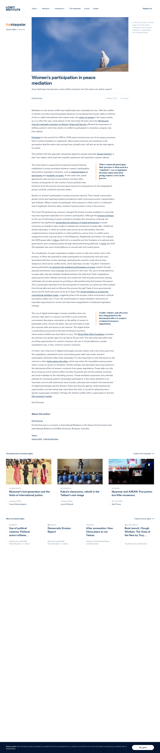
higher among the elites (57, 361)
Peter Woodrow (15, 544)
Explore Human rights (142, 519)
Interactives (59, 8)
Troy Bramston (130, 544)
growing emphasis (106, 215)
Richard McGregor (102, 541)
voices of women (86, 117)
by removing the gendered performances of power (72, 267)
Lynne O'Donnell (66, 504)
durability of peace (55, 175)
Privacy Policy (10, 748)
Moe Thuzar (116, 504)
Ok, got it (143, 747)
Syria (103, 243)
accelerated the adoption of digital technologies (77, 222)
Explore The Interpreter (142, 453)
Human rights (11, 29)
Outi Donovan (37, 98)
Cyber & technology (50, 439)
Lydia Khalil (22, 541)
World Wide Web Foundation (91, 334)
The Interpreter (75, 8)
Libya (56, 240)
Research (45, 8)
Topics (34, 8)
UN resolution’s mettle (42, 396)
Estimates (36, 137)
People (95, 8)
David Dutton (142, 544)
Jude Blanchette (92, 544)
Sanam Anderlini (104, 154)
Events (87, 8)
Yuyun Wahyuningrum (17, 504)
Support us (147, 8)
